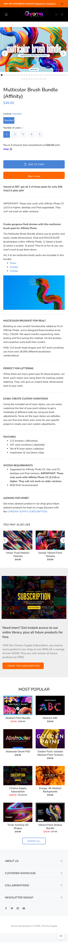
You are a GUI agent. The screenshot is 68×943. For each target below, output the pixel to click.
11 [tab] (25, 75)
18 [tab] (41, 75)
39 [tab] (43, 79)
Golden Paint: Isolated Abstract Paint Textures (50, 753)
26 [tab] (59, 75)
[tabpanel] (34, 49)
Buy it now (34, 176)
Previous (5, 53)
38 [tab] (41, 79)
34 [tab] (32, 79)
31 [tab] (25, 79)
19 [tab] (43, 75)
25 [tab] (57, 75)
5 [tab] (11, 75)
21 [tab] (48, 75)
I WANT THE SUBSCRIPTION (23, 665)
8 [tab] (18, 75)
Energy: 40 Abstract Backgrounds (50, 790)
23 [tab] (52, 75)
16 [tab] (36, 75)
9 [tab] (20, 75)
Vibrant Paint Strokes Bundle (50, 826)
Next (63, 53)
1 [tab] (1, 75)
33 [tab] (29, 79)
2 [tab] (4, 75)
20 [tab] (45, 75)
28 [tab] (64, 75)
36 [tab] (36, 79)
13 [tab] (29, 75)
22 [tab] (50, 75)
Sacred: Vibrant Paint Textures (50, 554)
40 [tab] (45, 79)
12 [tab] (27, 75)
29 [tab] (66, 75)
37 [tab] (38, 79)
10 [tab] (22, 75)
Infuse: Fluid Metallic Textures (18, 554)
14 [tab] (32, 75)
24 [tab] (55, 75)
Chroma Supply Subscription (18, 790)
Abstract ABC (50, 718)
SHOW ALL (33, 841)
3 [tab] (6, 75)
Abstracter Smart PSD (18, 751)
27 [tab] (62, 75)
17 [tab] (38, 75)
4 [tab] (8, 75)
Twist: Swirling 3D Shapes (17, 826)
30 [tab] (22, 79)
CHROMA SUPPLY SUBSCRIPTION (27, 511)
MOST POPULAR (33, 689)
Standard (9, 120)
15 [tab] (34, 75)
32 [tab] (27, 79)
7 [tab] (15, 75)
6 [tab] (13, 75)
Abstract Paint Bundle (17, 718)
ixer (13, 263)
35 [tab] (34, 79)
